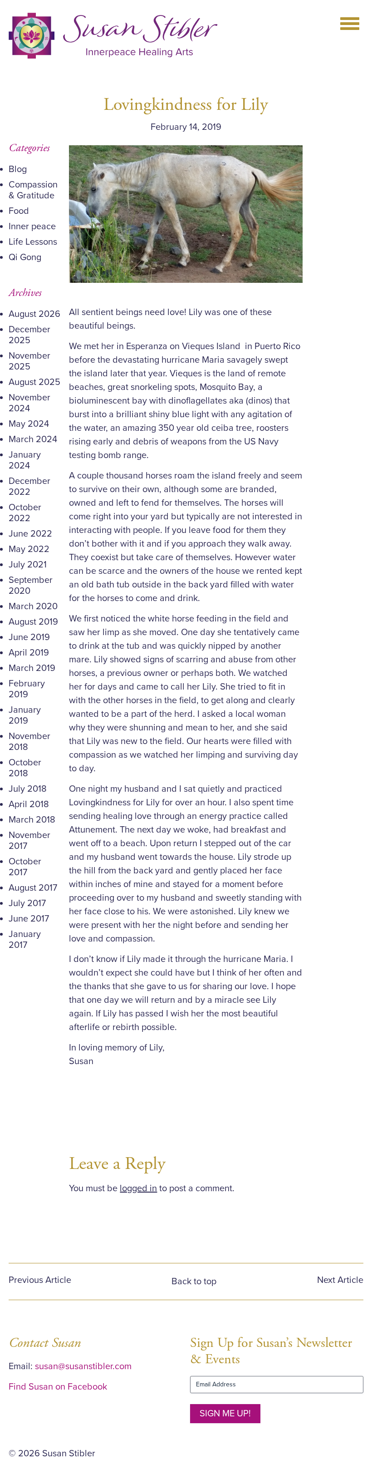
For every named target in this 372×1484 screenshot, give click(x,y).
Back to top (193, 1281)
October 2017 (25, 867)
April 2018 (29, 804)
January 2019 (25, 715)
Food (19, 211)
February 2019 (27, 689)
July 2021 (28, 564)
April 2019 (29, 652)
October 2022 (25, 513)
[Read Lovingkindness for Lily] (186, 213)
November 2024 (29, 403)
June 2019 (29, 637)
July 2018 (28, 789)
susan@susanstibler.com (83, 1366)
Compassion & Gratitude (33, 190)
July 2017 (27, 903)
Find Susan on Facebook (58, 1386)
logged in (138, 1188)
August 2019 (33, 621)
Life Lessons (33, 242)
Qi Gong (25, 257)
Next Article (340, 1280)
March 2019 (32, 668)
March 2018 (32, 819)
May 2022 (29, 549)
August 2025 (34, 382)
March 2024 (33, 439)
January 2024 (25, 460)
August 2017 (33, 888)
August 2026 (34, 314)
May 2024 (29, 424)
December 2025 (29, 335)
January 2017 (25, 940)
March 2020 (33, 606)
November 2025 (29, 361)
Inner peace (32, 226)
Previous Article (40, 1280)
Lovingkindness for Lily (185, 104)
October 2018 (25, 768)
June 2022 (30, 533)
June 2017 (29, 918)
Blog (18, 169)
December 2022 (29, 487)
